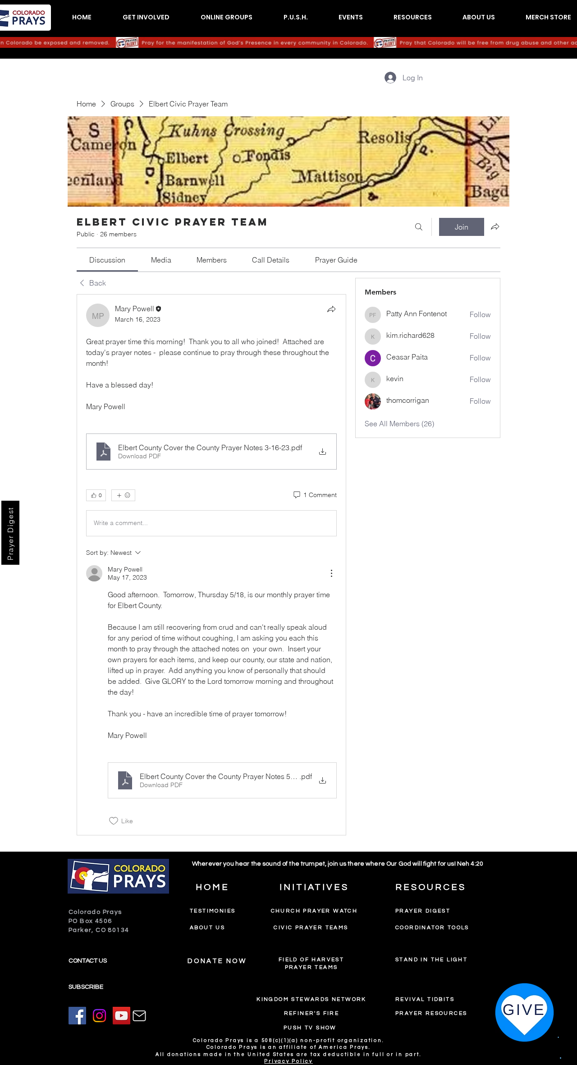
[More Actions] (331, 573)
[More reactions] (123, 495)
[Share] (331, 309)
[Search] (418, 227)
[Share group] (495, 226)
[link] (107, 259)
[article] (211, 564)
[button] (146, 17)
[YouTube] (121, 1015)
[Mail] (139, 1016)
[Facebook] (77, 1015)
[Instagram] (99, 1015)
